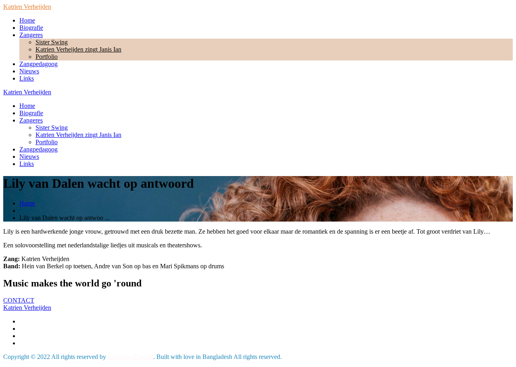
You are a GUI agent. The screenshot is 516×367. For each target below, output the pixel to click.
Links (26, 78)
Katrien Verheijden (27, 6)
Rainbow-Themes (130, 356)
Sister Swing (51, 42)
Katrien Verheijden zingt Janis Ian (78, 49)
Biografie (31, 27)
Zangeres (31, 34)
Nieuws (29, 71)
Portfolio (46, 56)
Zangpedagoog (38, 63)
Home (27, 20)
